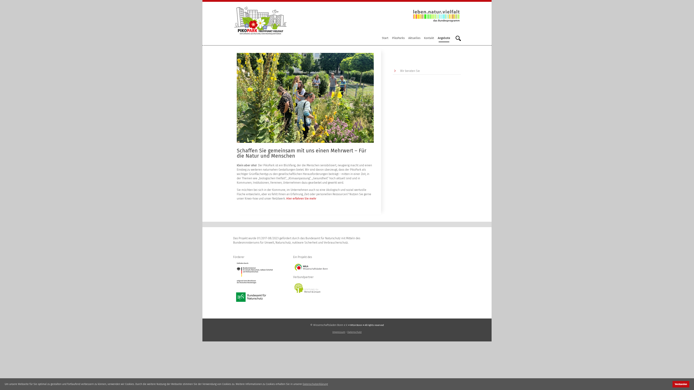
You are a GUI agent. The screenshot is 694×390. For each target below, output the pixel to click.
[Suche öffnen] (456, 38)
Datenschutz (354, 332)
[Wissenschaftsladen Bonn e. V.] (311, 267)
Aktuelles (414, 38)
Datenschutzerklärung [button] (315, 384)
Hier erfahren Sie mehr (301, 198)
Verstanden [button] (681, 384)
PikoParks (398, 38)
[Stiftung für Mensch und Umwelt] (307, 288)
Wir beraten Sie (410, 71)
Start (385, 38)
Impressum (338, 332)
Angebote (444, 38)
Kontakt (429, 38)
